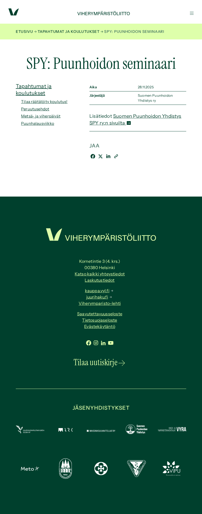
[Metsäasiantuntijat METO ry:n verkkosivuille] (30, 469)
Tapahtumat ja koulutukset (69, 31)
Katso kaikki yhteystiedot (100, 273)
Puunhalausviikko (37, 123)
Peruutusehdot (35, 108)
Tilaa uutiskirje (95, 362)
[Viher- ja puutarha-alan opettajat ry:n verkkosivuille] (172, 474)
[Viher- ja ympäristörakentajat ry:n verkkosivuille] (172, 431)
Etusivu (24, 31)
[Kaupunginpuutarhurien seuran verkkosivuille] (30, 432)
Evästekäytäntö (99, 326)
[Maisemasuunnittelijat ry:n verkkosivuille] (101, 430)
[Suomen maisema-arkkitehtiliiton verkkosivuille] (65, 430)
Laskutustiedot (99, 280)
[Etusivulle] (101, 14)
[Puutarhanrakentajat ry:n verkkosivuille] (65, 477)
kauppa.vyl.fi (97, 290)
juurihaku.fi (97, 297)
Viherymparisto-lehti (100, 303)
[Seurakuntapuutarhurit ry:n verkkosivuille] (101, 473)
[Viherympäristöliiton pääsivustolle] (13, 14)
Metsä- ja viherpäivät (40, 116)
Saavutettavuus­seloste (99, 313)
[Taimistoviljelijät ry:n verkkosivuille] (136, 475)
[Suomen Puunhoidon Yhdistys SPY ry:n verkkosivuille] (136, 432)
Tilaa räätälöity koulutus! (44, 101)
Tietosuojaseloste (99, 320)
